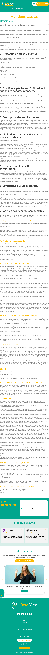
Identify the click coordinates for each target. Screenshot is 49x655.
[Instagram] (30, 614)
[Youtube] (18, 614)
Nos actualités (24, 624)
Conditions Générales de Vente (24, 629)
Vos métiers (24, 627)
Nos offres (24, 620)
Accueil (13, 8)
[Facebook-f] (26, 614)
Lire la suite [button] (18, 541)
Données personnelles (24, 634)
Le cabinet (24, 622)
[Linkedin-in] (22, 614)
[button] (34, 4)
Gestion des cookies (24, 636)
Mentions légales (24, 631)
